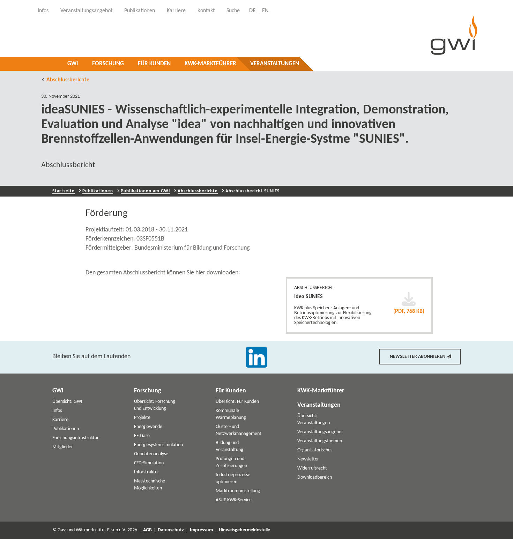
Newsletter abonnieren (417, 356)
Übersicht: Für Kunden (237, 401)
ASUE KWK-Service (234, 500)
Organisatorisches (314, 450)
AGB (147, 530)
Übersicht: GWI (67, 401)
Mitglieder (62, 447)
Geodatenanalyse (151, 454)
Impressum (201, 530)
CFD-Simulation (149, 463)
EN (265, 11)
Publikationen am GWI (145, 191)
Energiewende (148, 426)
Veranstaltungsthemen (319, 441)
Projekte (142, 417)
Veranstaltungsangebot (320, 432)
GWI (72, 64)
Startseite (63, 191)
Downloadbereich (314, 477)
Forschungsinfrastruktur (75, 438)
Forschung (108, 64)
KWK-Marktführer (210, 64)
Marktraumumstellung (238, 491)
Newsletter (308, 459)
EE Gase (142, 435)
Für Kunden (154, 64)
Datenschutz (171, 530)
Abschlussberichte (67, 80)
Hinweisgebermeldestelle (244, 530)
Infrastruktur (146, 472)
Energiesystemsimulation (158, 445)
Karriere (60, 419)
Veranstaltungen (274, 64)
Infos (57, 410)
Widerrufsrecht (312, 468)
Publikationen (97, 191)
